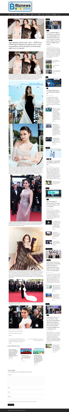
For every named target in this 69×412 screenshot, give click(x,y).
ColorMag (18, 410)
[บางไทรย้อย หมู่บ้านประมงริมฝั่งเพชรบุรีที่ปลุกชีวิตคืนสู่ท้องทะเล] (49, 72)
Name (9, 387)
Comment (10, 374)
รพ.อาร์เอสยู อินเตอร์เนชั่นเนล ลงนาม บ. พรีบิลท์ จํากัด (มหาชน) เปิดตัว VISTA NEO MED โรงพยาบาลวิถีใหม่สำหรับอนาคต (56, 235)
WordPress (23, 410)
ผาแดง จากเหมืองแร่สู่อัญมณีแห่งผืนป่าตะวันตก (56, 61)
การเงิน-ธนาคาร (48, 14)
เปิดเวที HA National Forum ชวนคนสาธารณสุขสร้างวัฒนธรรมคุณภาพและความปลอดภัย (53, 204)
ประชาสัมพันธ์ (24, 14)
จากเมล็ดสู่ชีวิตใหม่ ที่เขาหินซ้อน (56, 66)
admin (14, 50)
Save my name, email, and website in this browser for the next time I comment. (23, 401)
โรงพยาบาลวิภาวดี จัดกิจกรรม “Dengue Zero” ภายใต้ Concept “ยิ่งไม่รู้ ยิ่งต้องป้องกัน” (56, 243)
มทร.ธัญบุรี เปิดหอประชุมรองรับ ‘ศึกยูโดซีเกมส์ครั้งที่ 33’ (52, 92)
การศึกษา (19, 14)
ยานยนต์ (15, 14)
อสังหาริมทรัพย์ (54, 14)
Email (9, 392)
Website (9, 396)
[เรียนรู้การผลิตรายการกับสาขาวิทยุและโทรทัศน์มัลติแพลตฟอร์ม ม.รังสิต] (49, 183)
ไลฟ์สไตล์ (39, 14)
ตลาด (9, 14)
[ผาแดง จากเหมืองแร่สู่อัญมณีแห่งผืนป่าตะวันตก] (49, 61)
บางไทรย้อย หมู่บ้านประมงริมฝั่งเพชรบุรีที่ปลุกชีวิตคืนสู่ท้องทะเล (56, 71)
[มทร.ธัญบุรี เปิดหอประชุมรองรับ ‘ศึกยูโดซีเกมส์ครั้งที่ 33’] (53, 83)
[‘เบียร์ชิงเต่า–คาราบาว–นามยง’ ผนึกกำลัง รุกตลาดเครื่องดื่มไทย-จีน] (26, 348)
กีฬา (35, 14)
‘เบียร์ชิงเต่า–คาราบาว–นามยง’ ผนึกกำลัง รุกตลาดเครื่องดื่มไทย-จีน (26, 357)
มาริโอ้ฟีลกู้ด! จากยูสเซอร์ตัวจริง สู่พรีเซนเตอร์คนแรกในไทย (53, 162)
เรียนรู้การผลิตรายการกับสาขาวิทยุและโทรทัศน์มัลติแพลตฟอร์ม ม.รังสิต (56, 182)
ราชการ (59, 14)
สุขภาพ (43, 14)
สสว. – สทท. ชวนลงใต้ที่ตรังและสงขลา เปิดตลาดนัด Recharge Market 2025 (35, 340)
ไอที (12, 14)
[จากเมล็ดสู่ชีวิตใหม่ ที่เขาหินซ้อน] (49, 66)
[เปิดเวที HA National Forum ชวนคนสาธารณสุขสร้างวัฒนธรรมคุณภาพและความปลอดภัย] (53, 194)
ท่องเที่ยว (32, 14)
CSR (28, 14)
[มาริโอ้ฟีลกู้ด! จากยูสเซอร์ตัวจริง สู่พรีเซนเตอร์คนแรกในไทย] (53, 153)
